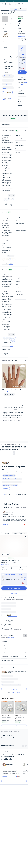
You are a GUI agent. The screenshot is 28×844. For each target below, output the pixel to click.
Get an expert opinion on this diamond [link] (12, 420)
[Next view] (11, 23)
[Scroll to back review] (23, 746)
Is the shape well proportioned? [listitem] (6, 76)
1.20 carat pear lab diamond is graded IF (7, 276)
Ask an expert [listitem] (13, 92)
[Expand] (22, 366)
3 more (4, 92)
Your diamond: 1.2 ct (9, 394)
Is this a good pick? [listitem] (7, 84)
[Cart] (22, 4)
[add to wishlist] (11, 18)
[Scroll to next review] (25, 746)
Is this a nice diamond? (7, 676)
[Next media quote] (14, 454)
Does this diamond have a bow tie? (9, 679)
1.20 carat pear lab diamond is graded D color (7, 218)
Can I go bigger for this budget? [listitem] (7, 87)
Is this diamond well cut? (7, 681)
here (9, 143)
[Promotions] (15, 4)
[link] (22, 72)
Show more (5, 524)
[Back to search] (2, 533)
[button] (5, 19)
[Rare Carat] (6, 4)
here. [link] (15, 409)
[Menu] (25, 4)
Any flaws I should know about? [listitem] (8, 80)
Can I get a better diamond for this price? (11, 684)
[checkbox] (19, 51)
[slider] (14, 391)
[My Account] (19, 4)
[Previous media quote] (14, 452)
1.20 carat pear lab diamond (7, 137)
